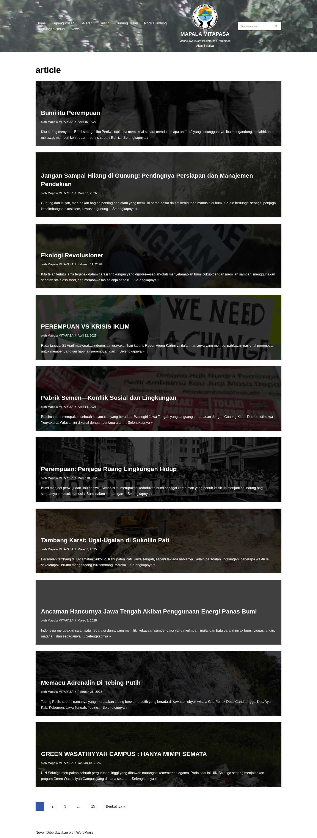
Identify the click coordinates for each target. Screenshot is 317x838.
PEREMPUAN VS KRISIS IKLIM (85, 326)
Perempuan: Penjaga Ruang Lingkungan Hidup (109, 469)
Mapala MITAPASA (60, 121)
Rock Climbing (155, 23)
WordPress (84, 832)
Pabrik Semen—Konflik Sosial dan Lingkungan (108, 397)
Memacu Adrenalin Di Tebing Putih (91, 682)
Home (41, 23)
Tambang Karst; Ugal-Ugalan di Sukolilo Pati (105, 540)
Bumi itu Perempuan (70, 112)
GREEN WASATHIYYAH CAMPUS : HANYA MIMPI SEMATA (124, 754)
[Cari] (276, 26)
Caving (104, 23)
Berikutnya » (115, 806)
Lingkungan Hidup (50, 29)
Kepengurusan (63, 23)
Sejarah (86, 23)
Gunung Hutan (127, 23)
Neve (40, 832)
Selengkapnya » (135, 137)
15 (93, 806)
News (75, 29)
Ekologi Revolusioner (72, 255)
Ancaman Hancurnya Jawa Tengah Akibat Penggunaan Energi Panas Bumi (149, 611)
